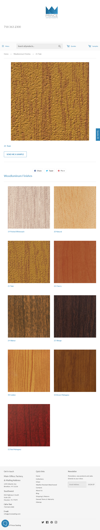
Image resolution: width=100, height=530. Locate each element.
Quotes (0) (98, 134)
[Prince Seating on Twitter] (43, 523)
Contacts (39, 488)
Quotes (73, 46)
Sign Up (91, 485)
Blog (37, 493)
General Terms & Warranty (45, 499)
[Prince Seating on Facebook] (47, 523)
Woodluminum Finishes (22, 54)
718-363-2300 (9, 507)
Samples (95, 46)
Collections (40, 479)
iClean (38, 482)
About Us (39, 490)
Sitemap (39, 502)
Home (6, 54)
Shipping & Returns (42, 496)
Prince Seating (15, 525)
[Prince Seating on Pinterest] (51, 523)
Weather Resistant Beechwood (46, 485)
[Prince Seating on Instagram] (56, 523)
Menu (7, 46)
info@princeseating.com (12, 514)
